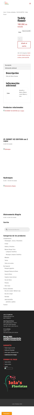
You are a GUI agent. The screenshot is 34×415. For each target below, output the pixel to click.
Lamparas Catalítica (11, 251)
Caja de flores (8, 274)
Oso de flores (8, 280)
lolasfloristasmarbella (12, 340)
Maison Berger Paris (10, 249)
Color (19, 32)
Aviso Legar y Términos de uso (11, 352)
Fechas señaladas (11, 12)
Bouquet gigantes (9, 268)
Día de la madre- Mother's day (12, 291)
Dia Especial (6, 266)
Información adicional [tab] (11, 68)
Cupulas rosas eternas (11, 277)
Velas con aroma (9, 263)
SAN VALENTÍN (20, 12)
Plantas (7, 283)
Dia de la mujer (9, 294)
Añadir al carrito (24, 44)
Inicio (4, 12)
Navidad (7, 296)
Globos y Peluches (9, 246)
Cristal (6, 243)
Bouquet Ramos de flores (11, 271)
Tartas (6, 260)
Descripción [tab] (8, 65)
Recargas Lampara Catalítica (13, 254)
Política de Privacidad (9, 350)
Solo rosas (7, 286)
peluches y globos (10, 302)
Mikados (7, 257)
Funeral (5, 304)
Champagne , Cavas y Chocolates (13, 241)
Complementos (7, 238)
